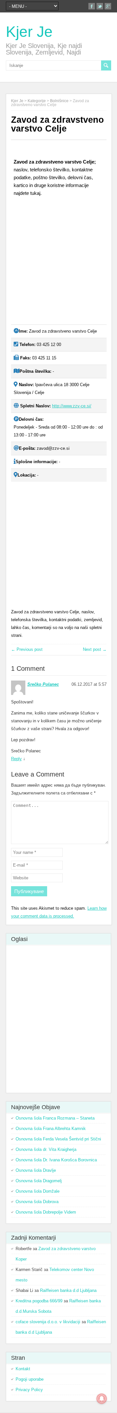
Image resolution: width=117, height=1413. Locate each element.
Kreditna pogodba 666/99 (39, 1300)
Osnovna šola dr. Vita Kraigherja (46, 1149)
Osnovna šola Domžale (37, 1191)
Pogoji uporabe (30, 1379)
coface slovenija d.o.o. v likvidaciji (48, 1321)
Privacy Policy (29, 1389)
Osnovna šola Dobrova (37, 1201)
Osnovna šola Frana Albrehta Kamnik (51, 1128)
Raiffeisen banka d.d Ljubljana (68, 1290)
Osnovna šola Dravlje (36, 1170)
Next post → (95, 649)
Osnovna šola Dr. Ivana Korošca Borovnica (56, 1159)
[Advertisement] (58, 263)
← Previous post (27, 649)
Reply (16, 758)
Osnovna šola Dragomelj (39, 1180)
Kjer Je (29, 31)
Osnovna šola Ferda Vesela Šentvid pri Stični (58, 1139)
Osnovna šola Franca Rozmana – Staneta (55, 1118)
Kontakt (23, 1368)
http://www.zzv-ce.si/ (71, 405)
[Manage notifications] (102, 1398)
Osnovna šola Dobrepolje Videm (46, 1212)
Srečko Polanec (43, 684)
